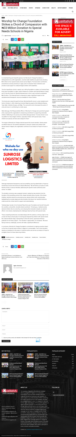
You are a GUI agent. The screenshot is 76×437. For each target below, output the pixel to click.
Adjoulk (54, 99)
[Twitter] (69, 1)
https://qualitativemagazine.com (20, 267)
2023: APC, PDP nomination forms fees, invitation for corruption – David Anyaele (60, 117)
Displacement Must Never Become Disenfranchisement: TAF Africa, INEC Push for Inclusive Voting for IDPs (16, 366)
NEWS (6, 15)
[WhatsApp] (22, 39)
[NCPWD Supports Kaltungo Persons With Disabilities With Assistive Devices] (55, 74)
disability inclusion (19, 237)
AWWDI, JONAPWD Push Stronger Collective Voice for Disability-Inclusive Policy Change (9, 296)
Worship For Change (6, 239)
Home (3, 15)
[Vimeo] (71, 1)
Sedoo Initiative (42, 237)
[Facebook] (65, 1)
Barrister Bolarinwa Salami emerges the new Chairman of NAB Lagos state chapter (63, 101)
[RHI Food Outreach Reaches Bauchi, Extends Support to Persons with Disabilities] (41, 287)
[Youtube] (73, 1)
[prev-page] (2, 302)
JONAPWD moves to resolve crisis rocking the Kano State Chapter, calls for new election (62, 95)
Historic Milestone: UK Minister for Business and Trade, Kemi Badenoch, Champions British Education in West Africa (38, 257)
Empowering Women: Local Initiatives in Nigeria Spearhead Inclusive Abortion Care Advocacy (12, 257)
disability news (35, 237)
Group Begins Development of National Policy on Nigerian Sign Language (62, 111)
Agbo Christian (8, 35)
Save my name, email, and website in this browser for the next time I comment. (22, 337)
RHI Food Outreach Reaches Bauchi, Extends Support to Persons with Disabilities (40, 296)
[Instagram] (67, 1)
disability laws (28, 237)
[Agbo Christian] (3, 35)
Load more (62, 79)
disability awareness (10, 237)
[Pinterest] (19, 39)
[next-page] (5, 302)
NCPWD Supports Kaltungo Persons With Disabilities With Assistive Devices (67, 74)
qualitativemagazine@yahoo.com (34, 429)
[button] (72, 11)
